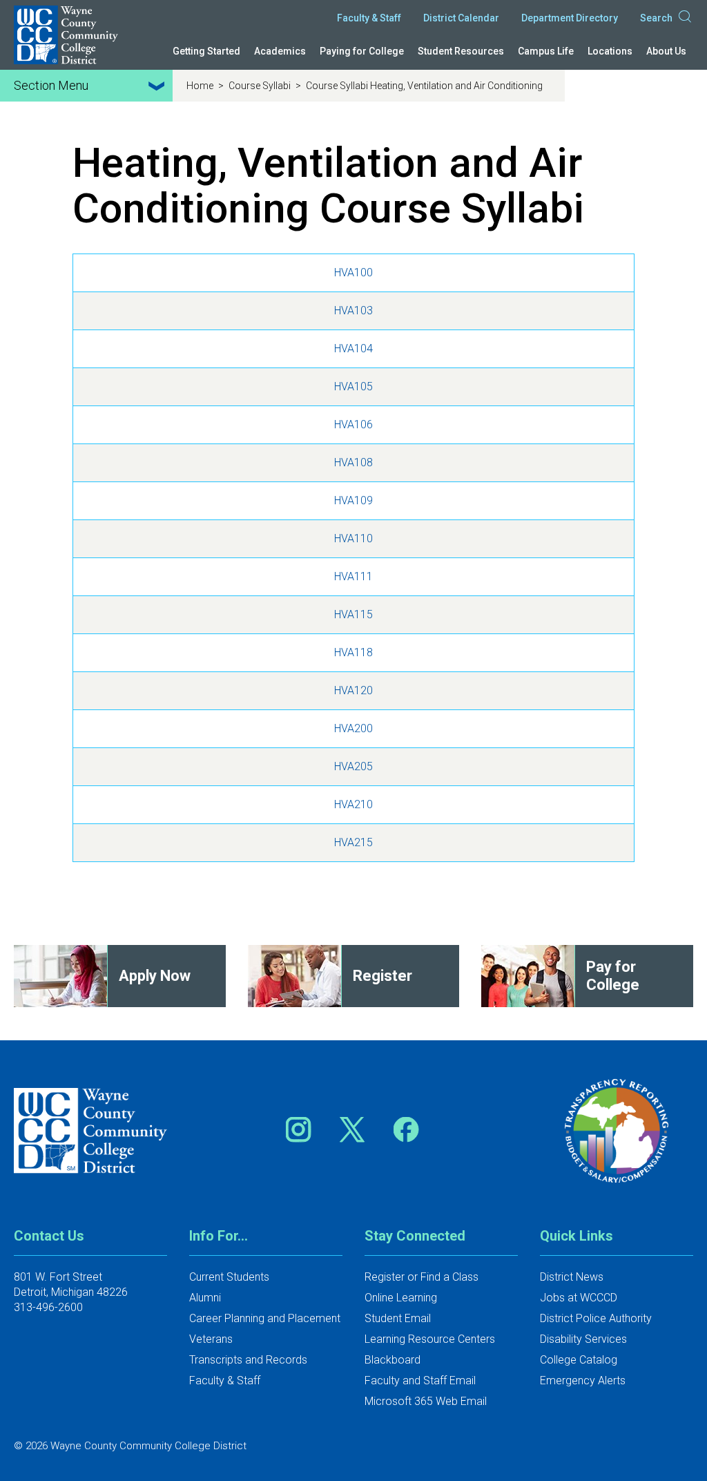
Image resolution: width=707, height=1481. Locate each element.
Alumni (205, 1297)
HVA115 (353, 614)
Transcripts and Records (248, 1359)
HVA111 (353, 576)
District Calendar (461, 17)
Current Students (229, 1276)
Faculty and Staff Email (420, 1380)
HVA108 (353, 462)
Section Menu (51, 85)
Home (200, 85)
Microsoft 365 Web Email (426, 1401)
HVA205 (353, 766)
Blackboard (392, 1359)
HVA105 (353, 386)
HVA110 (353, 538)
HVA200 (353, 728)
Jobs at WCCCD (578, 1297)
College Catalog (578, 1359)
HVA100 (353, 272)
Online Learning (401, 1297)
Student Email (398, 1318)
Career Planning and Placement (264, 1318)
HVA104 (353, 348)
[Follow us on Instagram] (303, 1129)
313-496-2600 (48, 1307)
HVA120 (353, 690)
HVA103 (353, 310)
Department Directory (569, 17)
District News (571, 1276)
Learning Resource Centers (430, 1339)
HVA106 (353, 424)
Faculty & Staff (369, 17)
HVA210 (353, 804)
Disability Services (583, 1339)
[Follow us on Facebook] (407, 1129)
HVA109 (353, 500)
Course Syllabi (261, 85)
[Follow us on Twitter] (357, 1129)
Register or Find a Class (421, 1276)
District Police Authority (596, 1318)
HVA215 (353, 842)
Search (656, 17)
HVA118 (353, 652)
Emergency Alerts (583, 1380)
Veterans (211, 1339)
